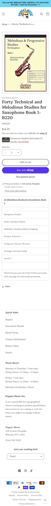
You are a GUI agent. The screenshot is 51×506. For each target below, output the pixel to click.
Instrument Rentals (14, 326)
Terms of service (19, 499)
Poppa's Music (24, 492)
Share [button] (7, 287)
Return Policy (12, 346)
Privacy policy (36, 495)
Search (8, 353)
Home (4, 24)
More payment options (25, 176)
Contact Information (15, 339)
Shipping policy (35, 499)
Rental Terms (11, 333)
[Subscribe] (41, 456)
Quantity (6, 147)
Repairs (9, 320)
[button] (3, 14)
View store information (15, 191)
